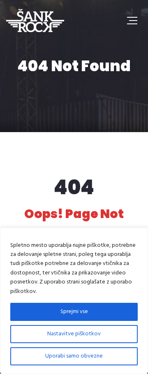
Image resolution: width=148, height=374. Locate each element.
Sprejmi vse (74, 311)
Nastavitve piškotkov (74, 334)
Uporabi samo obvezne (74, 356)
